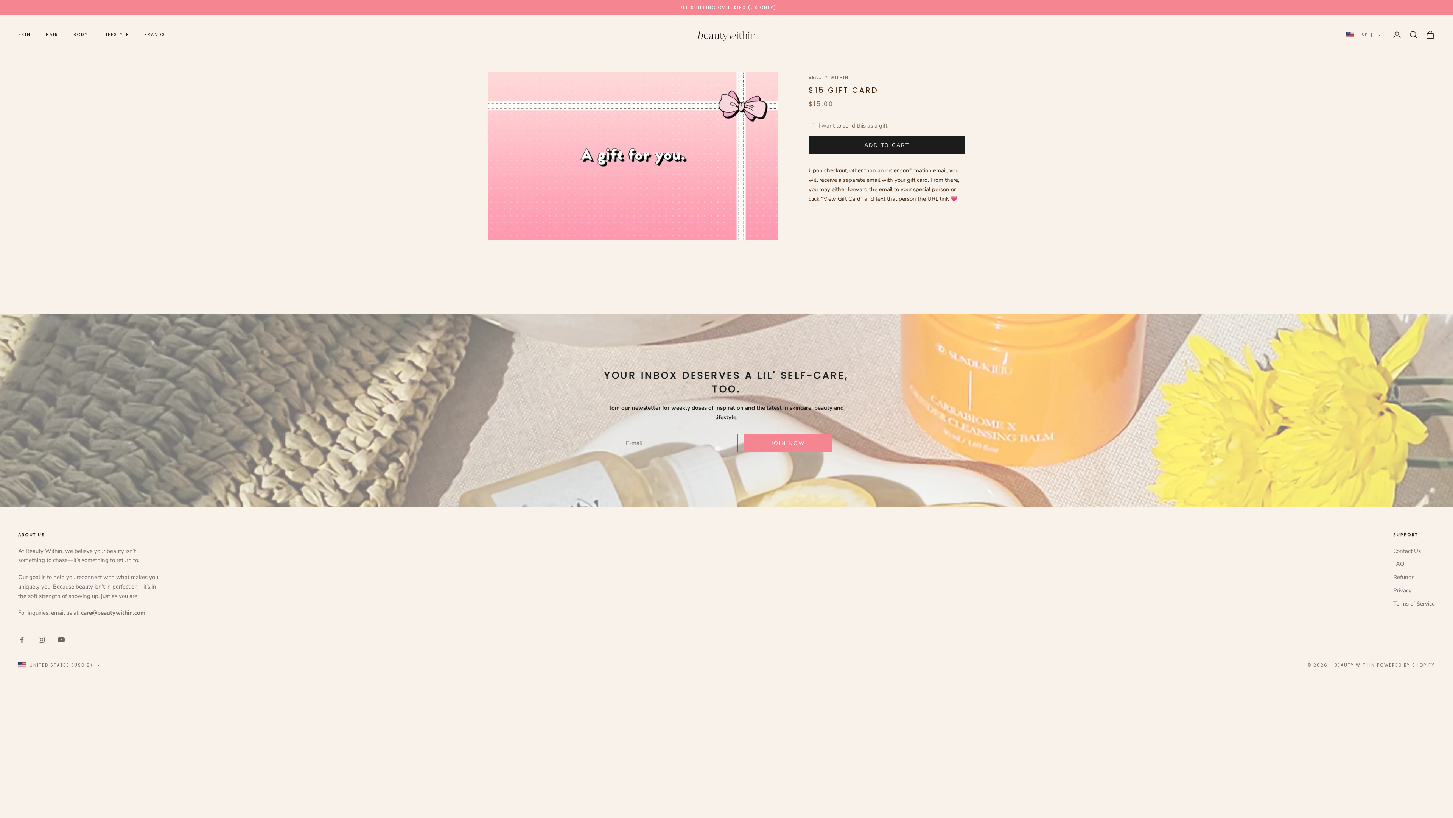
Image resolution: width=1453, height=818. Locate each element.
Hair (52, 34)
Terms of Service (1414, 603)
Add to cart (887, 145)
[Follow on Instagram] (41, 639)
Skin (24, 34)
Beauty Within (829, 77)
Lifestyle (116, 34)
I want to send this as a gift (852, 126)
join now (788, 443)
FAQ (1399, 564)
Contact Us (1407, 551)
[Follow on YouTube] (61, 639)
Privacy (1402, 590)
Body (81, 34)
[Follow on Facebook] (22, 639)
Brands (154, 34)
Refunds (1403, 577)
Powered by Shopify (1406, 665)
